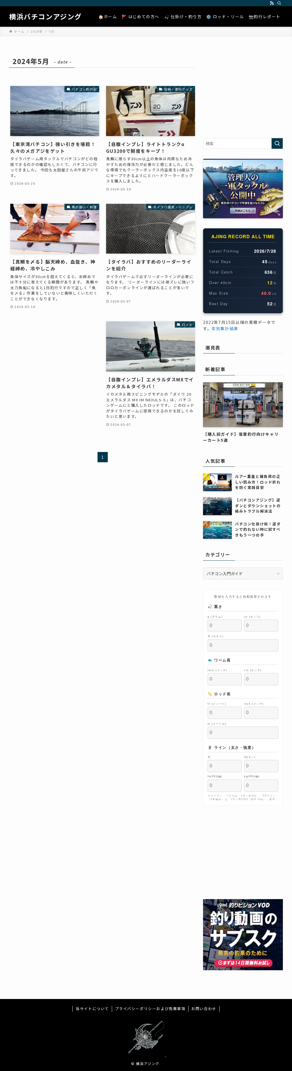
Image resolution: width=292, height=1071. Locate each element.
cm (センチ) (253, 670)
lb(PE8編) (215, 776)
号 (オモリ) (216, 636)
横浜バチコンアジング (45, 16)
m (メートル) (217, 723)
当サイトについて (92, 1008)
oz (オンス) (252, 616)
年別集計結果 (225, 328)
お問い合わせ (203, 1008)
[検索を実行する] (277, 143)
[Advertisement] (54, 355)
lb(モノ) (250, 757)
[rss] (271, 3)
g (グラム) (215, 616)
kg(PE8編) (252, 776)
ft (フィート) (217, 703)
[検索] (279, 3)
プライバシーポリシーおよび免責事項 (150, 1008)
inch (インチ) (217, 670)
